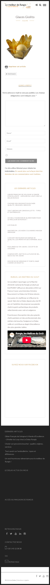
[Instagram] (25, 534)
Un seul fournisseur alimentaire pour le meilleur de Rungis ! (24, 218)
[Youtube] (16, 534)
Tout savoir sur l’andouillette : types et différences (24, 211)
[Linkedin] (20, 534)
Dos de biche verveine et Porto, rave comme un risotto (23, 262)
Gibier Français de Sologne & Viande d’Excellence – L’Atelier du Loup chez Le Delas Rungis (25, 196)
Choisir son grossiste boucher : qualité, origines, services (22, 204)
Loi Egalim (12, 225)
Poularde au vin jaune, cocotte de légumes (23, 247)
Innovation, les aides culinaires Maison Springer (25, 231)
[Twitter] (11, 534)
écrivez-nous (14, 562)
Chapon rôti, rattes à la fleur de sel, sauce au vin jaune (24, 254)
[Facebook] (6, 534)
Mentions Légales (23, 580)
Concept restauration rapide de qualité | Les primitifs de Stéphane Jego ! (25, 239)
